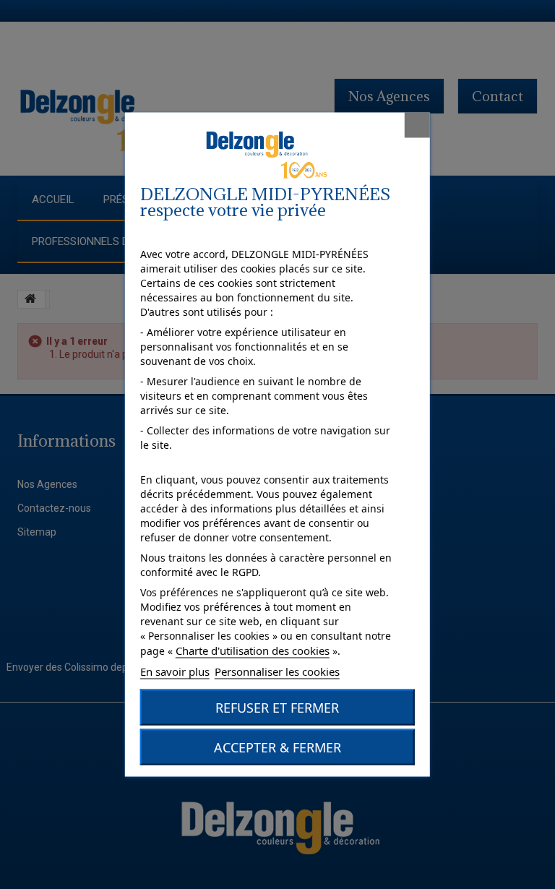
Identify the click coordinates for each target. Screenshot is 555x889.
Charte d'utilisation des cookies (253, 650)
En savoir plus (175, 671)
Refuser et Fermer (277, 707)
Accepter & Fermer (277, 747)
